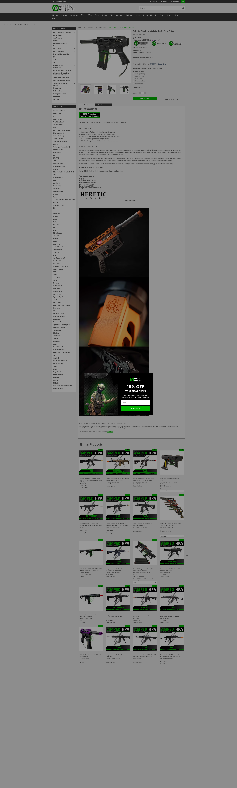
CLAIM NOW (135, 408)
